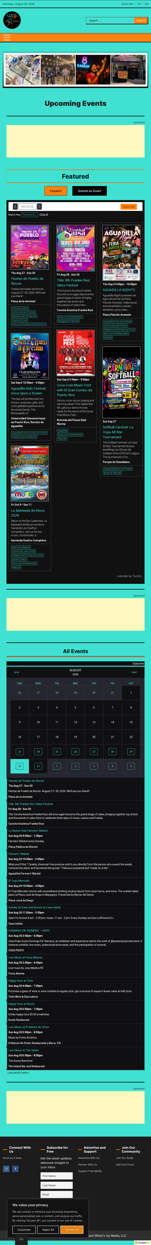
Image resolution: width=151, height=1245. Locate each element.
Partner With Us (87, 1164)
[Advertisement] (75, 141)
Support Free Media (90, 1171)
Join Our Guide (124, 1157)
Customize (24, 1229)
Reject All (48, 1229)
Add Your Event (125, 1164)
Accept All (72, 1229)
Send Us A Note (12, 1157)
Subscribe (127, 3)
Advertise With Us (88, 1157)
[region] (47, 1218)
